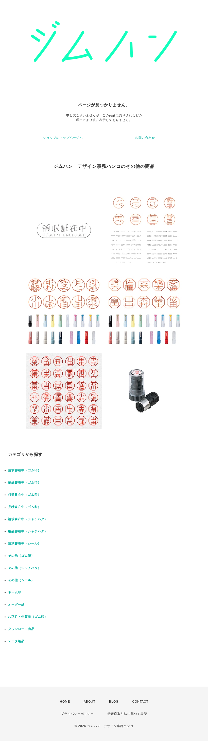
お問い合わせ (145, 138)
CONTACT (140, 701)
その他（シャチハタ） (24, 568)
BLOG (113, 701)
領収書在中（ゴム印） (24, 494)
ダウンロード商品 (21, 629)
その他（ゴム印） (21, 555)
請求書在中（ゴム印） (24, 470)
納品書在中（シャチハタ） (28, 531)
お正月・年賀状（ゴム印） (28, 616)
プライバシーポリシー (77, 714)
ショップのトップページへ (63, 138)
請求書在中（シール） (24, 543)
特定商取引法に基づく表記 (127, 714)
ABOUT (89, 701)
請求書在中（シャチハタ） (28, 519)
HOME (65, 701)
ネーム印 (14, 592)
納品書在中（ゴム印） (24, 482)
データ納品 (16, 641)
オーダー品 (16, 604)
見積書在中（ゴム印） (24, 507)
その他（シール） (21, 580)
